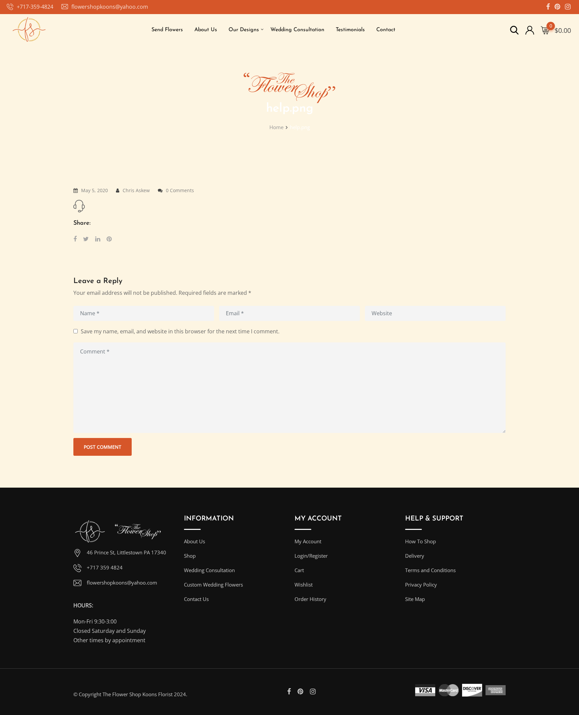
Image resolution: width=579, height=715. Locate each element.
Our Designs (244, 30)
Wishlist (304, 584)
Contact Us (196, 599)
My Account (308, 541)
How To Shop (420, 541)
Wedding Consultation (297, 30)
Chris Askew (136, 190)
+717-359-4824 (35, 6)
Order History (310, 599)
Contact (385, 30)
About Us (205, 30)
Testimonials (350, 30)
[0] (545, 30)
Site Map (415, 599)
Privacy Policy (421, 584)
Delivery (414, 555)
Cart (299, 570)
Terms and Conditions (430, 570)
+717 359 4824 (105, 567)
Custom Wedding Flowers (213, 584)
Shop (190, 555)
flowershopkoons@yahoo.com (109, 6)
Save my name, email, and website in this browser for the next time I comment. (180, 331)
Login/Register (311, 555)
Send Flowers (167, 30)
